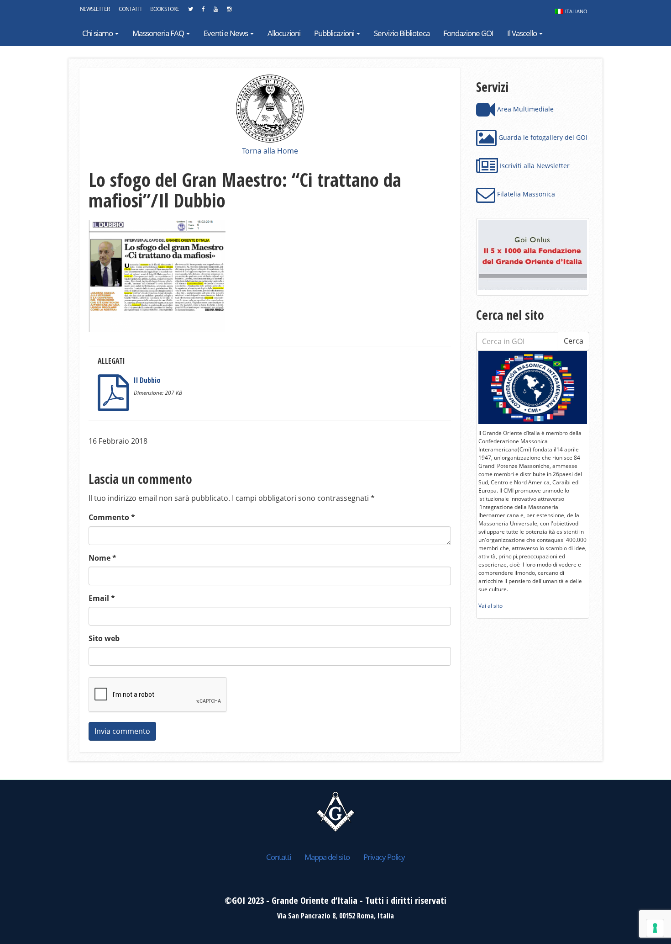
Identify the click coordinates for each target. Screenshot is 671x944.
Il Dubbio (147, 380)
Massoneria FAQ (158, 33)
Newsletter (95, 9)
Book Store (164, 9)
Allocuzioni (283, 33)
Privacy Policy (384, 857)
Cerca (573, 341)
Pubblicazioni (335, 33)
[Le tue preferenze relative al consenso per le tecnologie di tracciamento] (655, 928)
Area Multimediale (524, 109)
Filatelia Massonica (525, 194)
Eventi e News (226, 33)
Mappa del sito (327, 857)
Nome (102, 558)
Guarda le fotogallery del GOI (542, 137)
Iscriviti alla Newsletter (534, 165)
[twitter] (190, 11)
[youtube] (215, 11)
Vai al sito (490, 606)
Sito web (104, 638)
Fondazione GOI (468, 33)
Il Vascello (522, 33)
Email (102, 598)
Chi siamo (98, 33)
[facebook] (203, 11)
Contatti (130, 9)
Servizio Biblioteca (402, 33)
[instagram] (229, 11)
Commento (112, 517)
